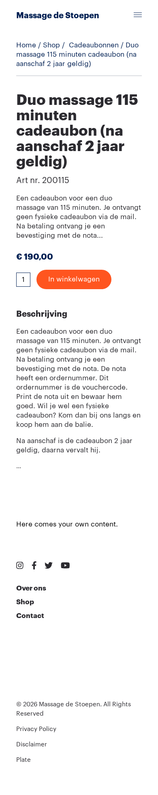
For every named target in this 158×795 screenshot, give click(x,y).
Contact (30, 615)
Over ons (31, 588)
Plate (23, 760)
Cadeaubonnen (94, 45)
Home (26, 45)
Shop (51, 45)
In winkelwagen (74, 279)
